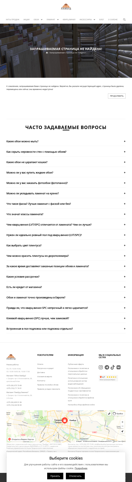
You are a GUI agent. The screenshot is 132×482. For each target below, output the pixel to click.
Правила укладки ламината (48, 389)
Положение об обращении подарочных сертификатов (79, 389)
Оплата (40, 364)
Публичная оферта (76, 364)
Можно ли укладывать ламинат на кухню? (32, 193)
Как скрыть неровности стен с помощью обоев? (36, 151)
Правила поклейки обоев (47, 385)
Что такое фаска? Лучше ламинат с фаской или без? (38, 203)
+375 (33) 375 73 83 (14, 385)
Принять (55, 476)
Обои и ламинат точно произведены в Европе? (35, 297)
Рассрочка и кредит (45, 368)
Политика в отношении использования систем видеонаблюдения (78, 381)
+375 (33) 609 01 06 (14, 402)
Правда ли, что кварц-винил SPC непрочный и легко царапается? (47, 308)
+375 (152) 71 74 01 (14, 388)
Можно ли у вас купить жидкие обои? (29, 172)
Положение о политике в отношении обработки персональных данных (78, 371)
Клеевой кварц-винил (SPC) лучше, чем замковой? (37, 318)
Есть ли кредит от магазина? (24, 287)
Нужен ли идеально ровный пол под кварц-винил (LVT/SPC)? (44, 235)
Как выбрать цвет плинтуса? (24, 245)
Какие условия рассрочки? (22, 276)
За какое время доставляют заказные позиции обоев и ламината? (47, 266)
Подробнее (81, 468)
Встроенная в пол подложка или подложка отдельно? (39, 328)
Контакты (41, 380)
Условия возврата (44, 376)
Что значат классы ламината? (24, 214)
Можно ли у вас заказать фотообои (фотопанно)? (37, 183)
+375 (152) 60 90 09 (14, 405)
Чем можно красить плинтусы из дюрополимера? (37, 256)
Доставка (41, 372)
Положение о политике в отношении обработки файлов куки (81, 398)
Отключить (75, 476)
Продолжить (116, 96)
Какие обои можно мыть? (22, 141)
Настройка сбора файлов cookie (81, 404)
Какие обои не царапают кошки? (26, 162)
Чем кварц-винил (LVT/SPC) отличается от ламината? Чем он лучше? (49, 224)
